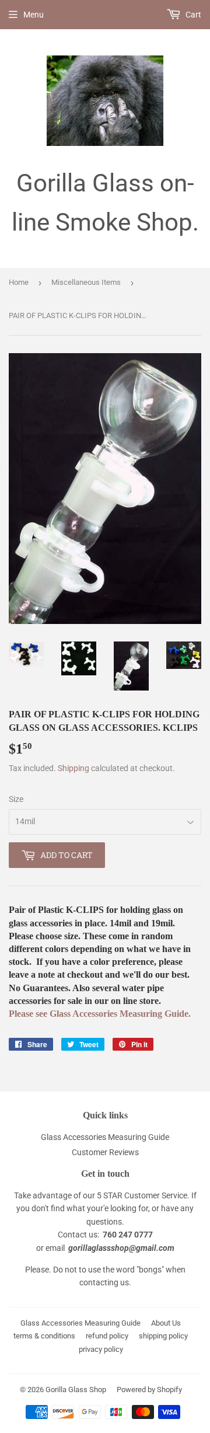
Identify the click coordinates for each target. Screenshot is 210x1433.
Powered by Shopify (149, 1389)
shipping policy (163, 1335)
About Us (166, 1323)
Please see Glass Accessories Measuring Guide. (100, 1014)
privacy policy (101, 1349)
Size (16, 799)
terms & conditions (44, 1335)
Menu (33, 14)
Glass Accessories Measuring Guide (105, 1137)
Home (19, 282)
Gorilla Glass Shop (76, 1389)
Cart (192, 14)
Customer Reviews (105, 1152)
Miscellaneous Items (86, 282)
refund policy (107, 1335)
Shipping (73, 768)
